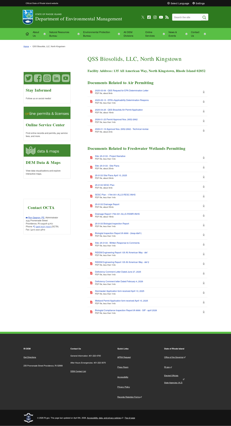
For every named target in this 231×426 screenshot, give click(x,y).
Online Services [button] (155, 33)
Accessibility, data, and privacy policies (104, 417)
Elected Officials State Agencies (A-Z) (173, 379)
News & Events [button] (179, 33)
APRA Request (124, 357)
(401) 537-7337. (43, 226)
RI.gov (167, 367)
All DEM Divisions (128, 33)
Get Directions (30, 357)
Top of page (130, 417)
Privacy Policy (123, 386)
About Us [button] (40, 33)
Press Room (122, 367)
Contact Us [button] (199, 33)
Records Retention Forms (128, 396)
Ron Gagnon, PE (36, 217)
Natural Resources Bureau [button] (65, 33)
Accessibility (122, 377)
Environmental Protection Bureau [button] (102, 33)
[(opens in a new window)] (143, 17)
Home (26, 46)
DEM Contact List (78, 371)
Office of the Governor (174, 357)
